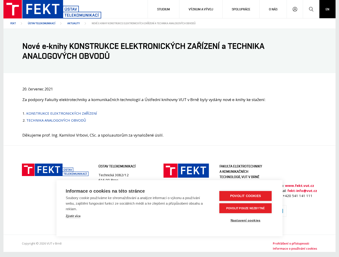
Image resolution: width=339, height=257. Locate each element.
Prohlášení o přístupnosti (291, 243)
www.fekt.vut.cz (299, 185)
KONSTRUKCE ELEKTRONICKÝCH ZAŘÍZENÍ (61, 113)
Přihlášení (295, 9)
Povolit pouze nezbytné (245, 208)
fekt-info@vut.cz (302, 190)
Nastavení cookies (245, 220)
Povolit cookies (245, 196)
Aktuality (73, 23)
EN (327, 9)
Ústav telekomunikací (41, 23)
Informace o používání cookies (295, 248)
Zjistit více (73, 216)
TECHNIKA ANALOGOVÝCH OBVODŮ (56, 120)
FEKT (13, 23)
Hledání (311, 9)
